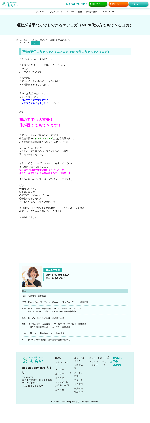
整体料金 (59, 390)
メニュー (70, 12)
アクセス (78, 380)
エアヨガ (35, 43)
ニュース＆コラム (108, 12)
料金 (80, 12)
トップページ (39, 12)
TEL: (32, 386)
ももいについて (55, 12)
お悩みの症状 (91, 12)
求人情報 (78, 384)
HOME (58, 358)
